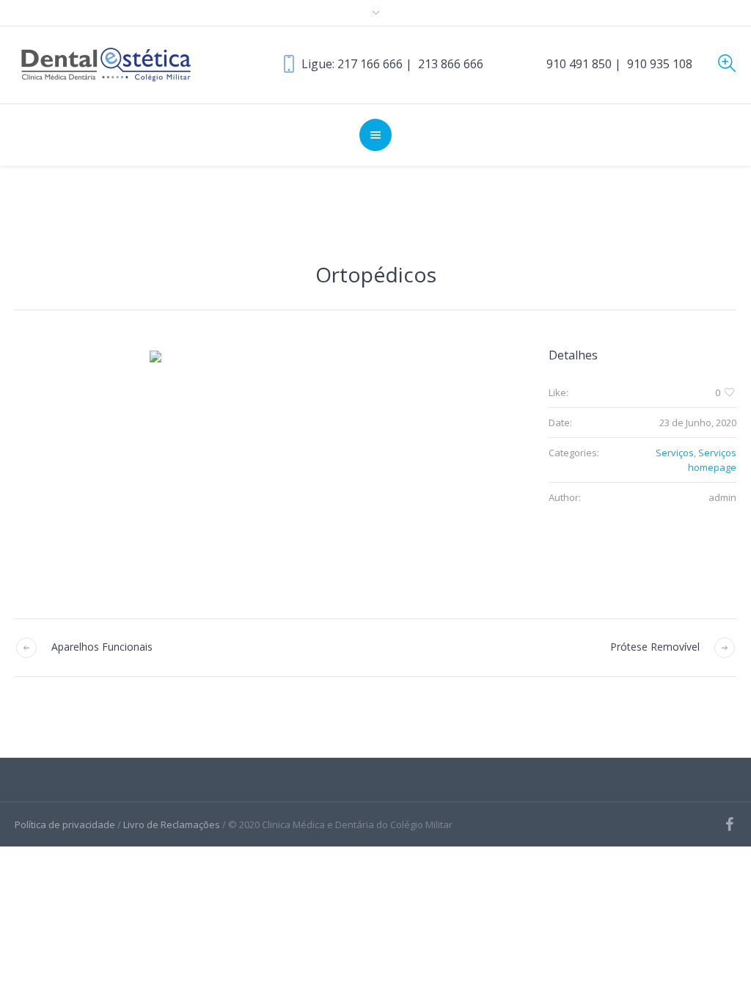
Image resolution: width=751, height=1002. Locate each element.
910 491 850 (579, 64)
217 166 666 (370, 64)
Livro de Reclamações (171, 824)
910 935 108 (659, 64)
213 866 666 (450, 64)
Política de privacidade (65, 824)
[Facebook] (729, 824)
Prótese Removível (655, 647)
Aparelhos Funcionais (102, 647)
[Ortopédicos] (260, 461)
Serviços (675, 452)
